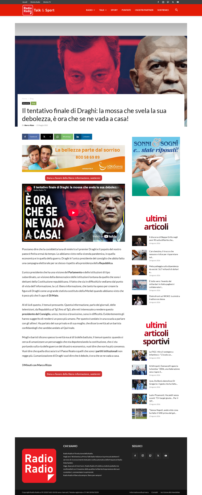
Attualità (26, 103)
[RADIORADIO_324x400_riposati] (156, 195)
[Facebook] (158, 2)
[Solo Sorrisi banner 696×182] (73, 158)
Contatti (154, 492)
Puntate (126, 10)
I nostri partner (144, 10)
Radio (89, 10)
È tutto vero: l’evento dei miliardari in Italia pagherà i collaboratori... (161, 284)
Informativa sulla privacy (139, 492)
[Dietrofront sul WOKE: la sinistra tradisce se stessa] (139, 300)
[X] (173, 2)
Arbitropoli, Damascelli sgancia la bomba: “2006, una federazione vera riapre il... (164, 369)
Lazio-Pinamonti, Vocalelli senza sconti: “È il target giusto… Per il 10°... (164, 398)
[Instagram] (163, 2)
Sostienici (163, 10)
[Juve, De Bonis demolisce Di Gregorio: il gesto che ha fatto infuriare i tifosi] (139, 384)
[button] (176, 10)
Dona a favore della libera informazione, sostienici (73, 177)
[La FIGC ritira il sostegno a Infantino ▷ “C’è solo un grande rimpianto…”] (139, 355)
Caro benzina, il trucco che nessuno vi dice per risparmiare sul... (163, 254)
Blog (33, 103)
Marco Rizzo (29, 125)
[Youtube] (178, 2)
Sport (114, 10)
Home (24, 98)
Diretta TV (47, 2)
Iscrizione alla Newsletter (170, 492)
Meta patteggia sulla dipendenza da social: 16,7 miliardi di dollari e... (164, 269)
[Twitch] (168, 2)
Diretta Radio (35, 2)
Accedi (24, 2)
